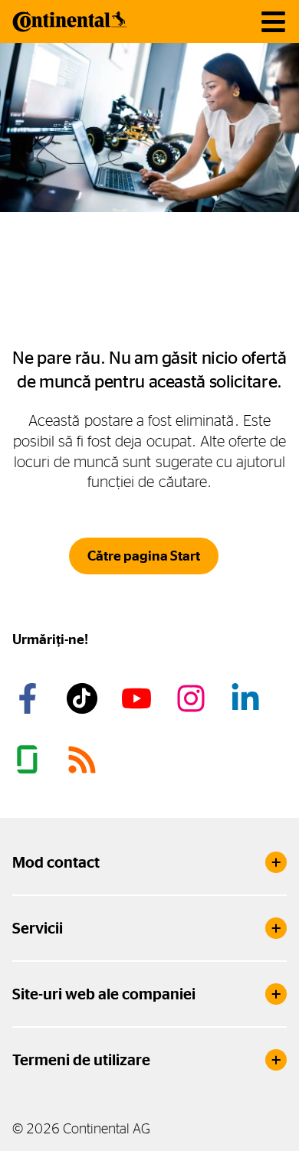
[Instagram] (193, 698)
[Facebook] (30, 698)
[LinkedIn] (247, 698)
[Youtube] (138, 698)
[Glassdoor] (30, 759)
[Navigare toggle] (273, 21)
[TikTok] (84, 698)
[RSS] (84, 759)
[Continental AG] (69, 21)
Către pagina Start (143, 556)
